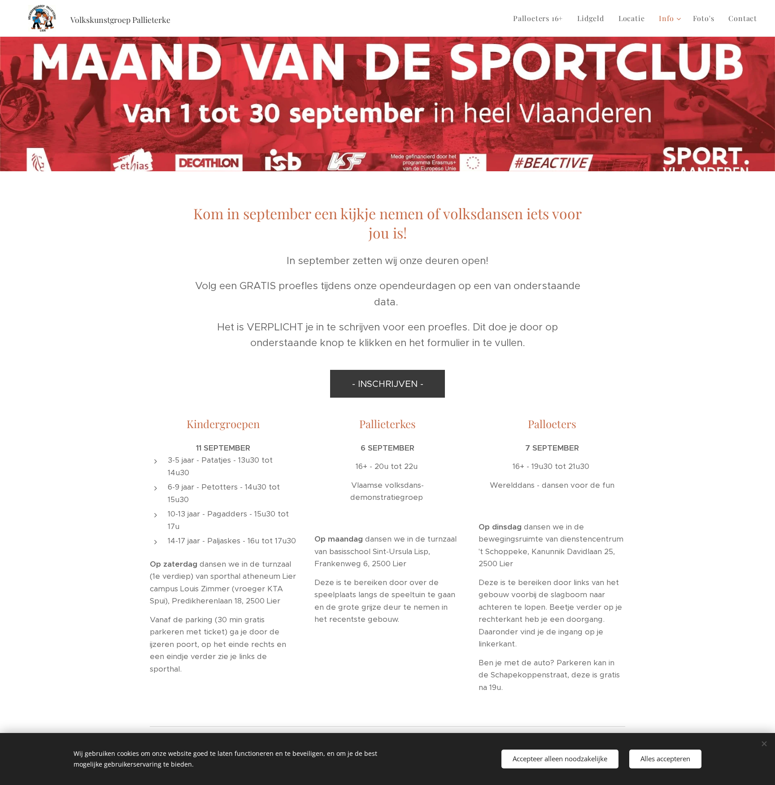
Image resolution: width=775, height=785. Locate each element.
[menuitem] (540, 18)
